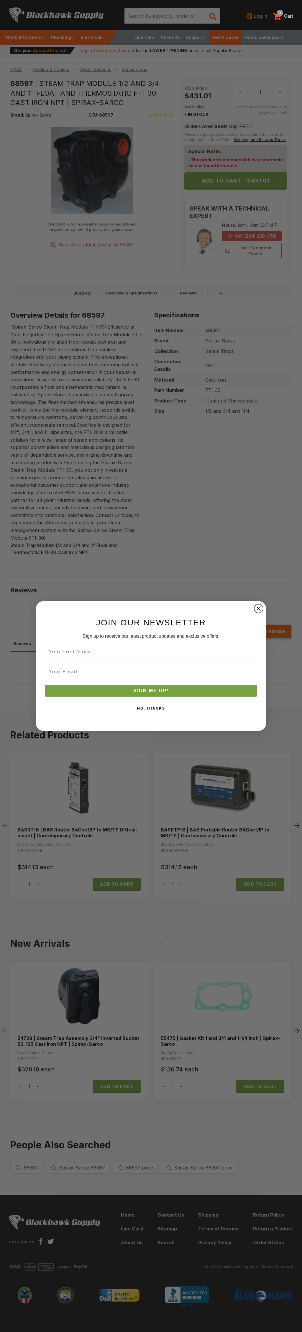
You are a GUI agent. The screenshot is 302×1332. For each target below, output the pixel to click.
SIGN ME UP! (151, 690)
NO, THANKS (151, 708)
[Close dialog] (258, 608)
